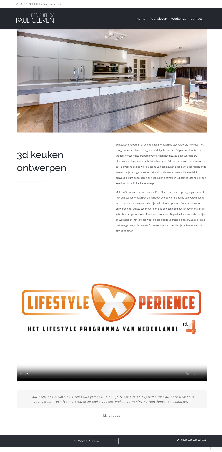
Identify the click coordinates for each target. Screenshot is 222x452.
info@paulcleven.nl (51, 4)
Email (203, 440)
